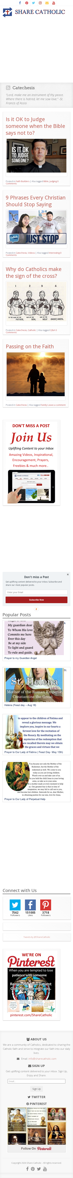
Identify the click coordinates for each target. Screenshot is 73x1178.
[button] (36, 577)
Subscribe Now (36, 599)
